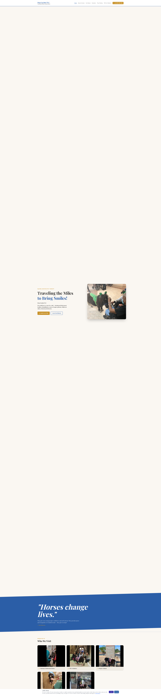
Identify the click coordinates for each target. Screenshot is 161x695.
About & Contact (81, 3)
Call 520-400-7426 (119, 3)
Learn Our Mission (56, 313)
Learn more (97, 693)
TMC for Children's (107, 3)
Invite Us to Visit (44, 313)
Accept (116, 692)
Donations (94, 3)
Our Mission (88, 3)
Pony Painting (100, 3)
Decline (111, 692)
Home (75, 2)
